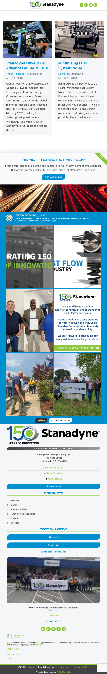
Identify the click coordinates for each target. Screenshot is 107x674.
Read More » (53, 615)
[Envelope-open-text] (95, 5)
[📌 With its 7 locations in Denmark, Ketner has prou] (77, 384)
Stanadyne (19, 635)
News (61, 73)
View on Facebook (14, 654)
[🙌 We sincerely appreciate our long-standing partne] (77, 320)
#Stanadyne (38, 645)
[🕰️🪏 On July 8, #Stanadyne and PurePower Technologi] (29, 384)
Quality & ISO (81, 667)
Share (11, 659)
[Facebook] (81, 5)
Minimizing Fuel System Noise (72, 65)
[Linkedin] (91, 5)
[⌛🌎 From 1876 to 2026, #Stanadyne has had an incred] (29, 256)
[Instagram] (86, 5)
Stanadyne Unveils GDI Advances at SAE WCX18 (27, 65)
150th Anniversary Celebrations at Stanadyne (53, 607)
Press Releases (15, 73)
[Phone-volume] (58, 629)
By (34, 73)
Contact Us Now (53, 177)
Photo (15, 649)
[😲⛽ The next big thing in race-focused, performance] (77, 256)
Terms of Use (64, 667)
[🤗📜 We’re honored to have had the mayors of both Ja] (29, 320)
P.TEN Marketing (64, 672)
